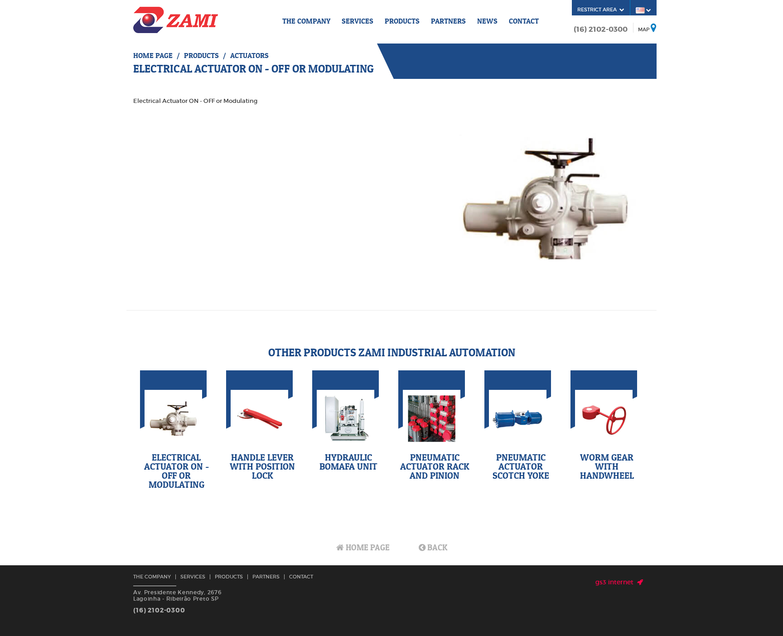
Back (436, 548)
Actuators (249, 55)
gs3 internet (616, 582)
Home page (153, 55)
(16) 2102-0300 (601, 29)
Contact (524, 20)
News (487, 20)
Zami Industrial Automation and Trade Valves (175, 20)
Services (357, 20)
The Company (306, 20)
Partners (448, 20)
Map (643, 29)
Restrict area (598, 9)
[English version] (643, 10)
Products (402, 20)
